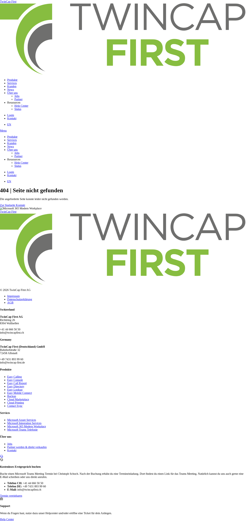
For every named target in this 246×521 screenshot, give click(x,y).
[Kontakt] (1, 456)
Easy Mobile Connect (19, 392)
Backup (11, 396)
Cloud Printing (15, 402)
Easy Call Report (17, 383)
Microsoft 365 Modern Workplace (26, 426)
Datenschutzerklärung (19, 299)
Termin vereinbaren (11, 495)
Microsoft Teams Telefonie (22, 429)
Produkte (12, 79)
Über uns (12, 92)
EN (9, 124)
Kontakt (11, 118)
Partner (18, 99)
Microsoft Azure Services (21, 419)
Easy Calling (14, 376)
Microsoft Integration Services (24, 423)
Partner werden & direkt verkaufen (27, 447)
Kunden (11, 86)
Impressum (13, 296)
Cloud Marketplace (18, 399)
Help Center (21, 105)
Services (12, 83)
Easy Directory (15, 386)
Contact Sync (15, 405)
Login (10, 115)
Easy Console (15, 379)
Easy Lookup (15, 389)
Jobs (16, 96)
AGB (10, 302)
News (10, 89)
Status (17, 109)
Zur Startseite (8, 205)
